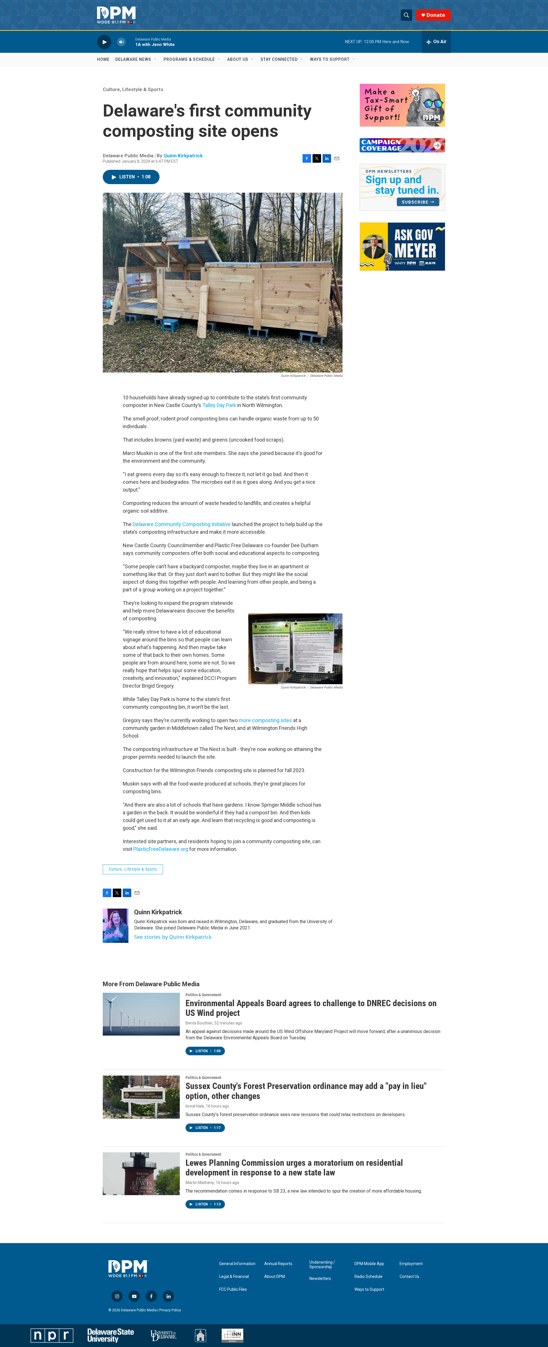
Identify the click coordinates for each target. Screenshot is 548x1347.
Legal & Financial (234, 1276)
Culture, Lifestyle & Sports (133, 89)
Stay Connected (279, 59)
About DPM (274, 1276)
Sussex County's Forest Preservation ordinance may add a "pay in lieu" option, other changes (306, 1091)
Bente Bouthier (199, 1023)
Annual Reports (278, 1264)
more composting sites (265, 720)
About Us (237, 59)
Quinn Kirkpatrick (183, 155)
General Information (237, 1264)
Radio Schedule (368, 1276)
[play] (104, 42)
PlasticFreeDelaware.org (161, 849)
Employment (411, 1264)
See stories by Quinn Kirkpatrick (173, 936)
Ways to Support (330, 59)
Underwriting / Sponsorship (322, 1264)
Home (103, 59)
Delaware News (133, 59)
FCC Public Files (233, 1289)
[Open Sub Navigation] (155, 59)
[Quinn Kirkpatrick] (115, 926)
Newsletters (320, 1278)
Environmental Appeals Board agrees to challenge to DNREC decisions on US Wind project (311, 1008)
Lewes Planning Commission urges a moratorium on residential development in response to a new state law (294, 1168)
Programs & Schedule (189, 59)
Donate (435, 15)
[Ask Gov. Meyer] (402, 247)
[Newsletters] (402, 187)
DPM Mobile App (369, 1264)
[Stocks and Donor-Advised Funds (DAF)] (402, 105)
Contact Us (409, 1276)
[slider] (130, 42)
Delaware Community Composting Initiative (182, 524)
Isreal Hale (195, 1106)
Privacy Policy (170, 1310)
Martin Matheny (200, 1182)
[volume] (121, 41)
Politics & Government (203, 994)
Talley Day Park (219, 405)
